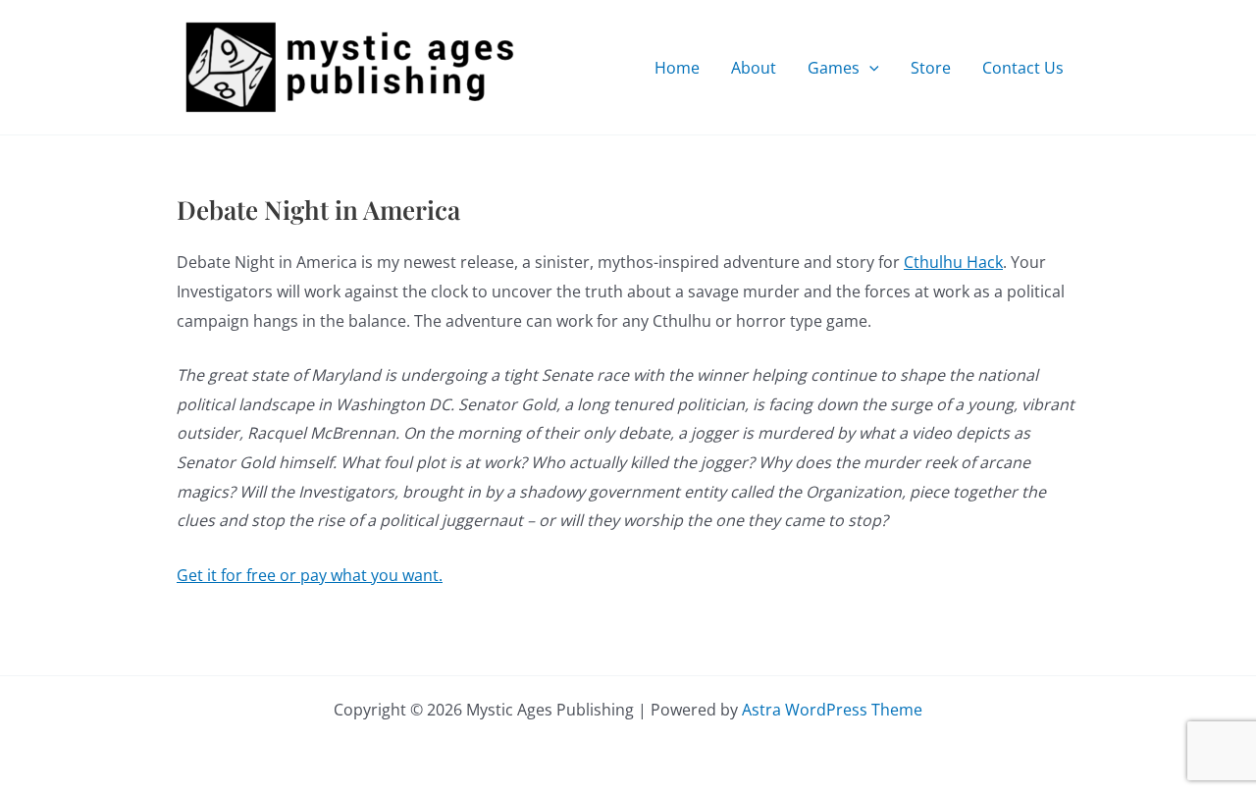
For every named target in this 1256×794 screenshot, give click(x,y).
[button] (869, 67)
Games (834, 68)
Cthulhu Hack (953, 262)
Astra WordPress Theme (832, 709)
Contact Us (1023, 68)
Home (677, 68)
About (753, 68)
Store (931, 68)
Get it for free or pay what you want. (310, 575)
